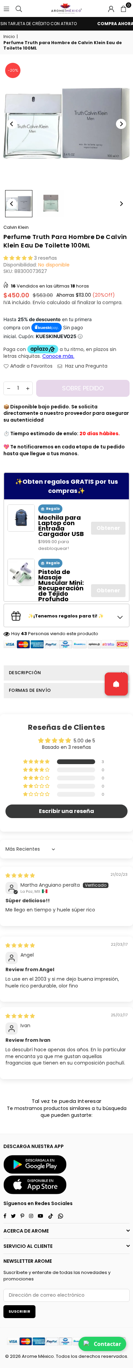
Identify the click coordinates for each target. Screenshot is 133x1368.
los (74, 1356)
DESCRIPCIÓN (25, 672)
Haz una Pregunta (85, 366)
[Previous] (12, 124)
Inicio (9, 36)
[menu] (6, 8)
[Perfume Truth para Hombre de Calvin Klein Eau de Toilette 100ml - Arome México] (50, 203)
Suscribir (19, 1311)
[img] (20, 875)
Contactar (107, 1344)
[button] (123, 8)
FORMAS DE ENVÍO (30, 690)
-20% (13, 70)
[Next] (121, 124)
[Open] (116, 684)
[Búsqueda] (19, 8)
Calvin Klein (16, 227)
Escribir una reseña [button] (66, 811)
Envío (39, 302)
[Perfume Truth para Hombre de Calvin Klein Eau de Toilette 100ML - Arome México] (18, 203)
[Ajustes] (111, 8)
